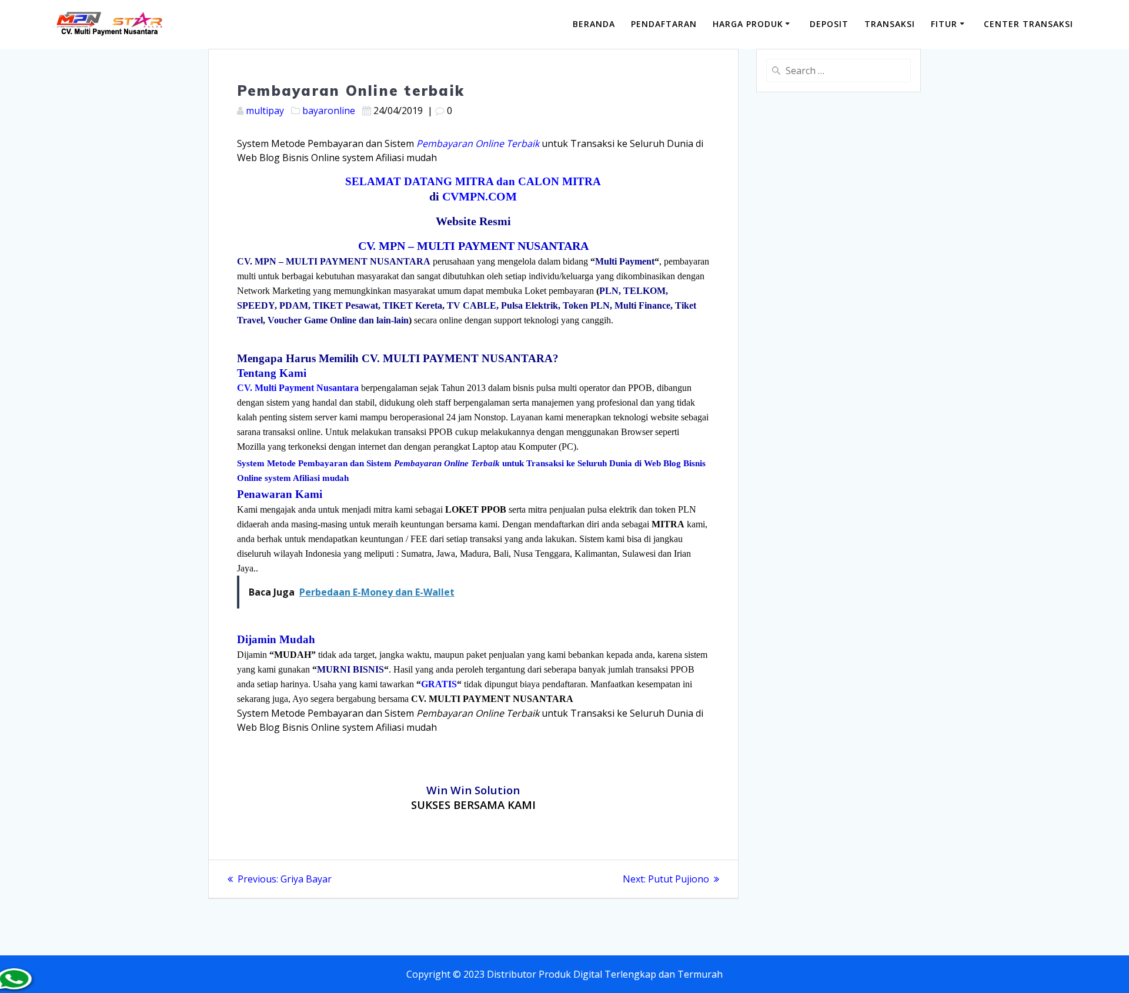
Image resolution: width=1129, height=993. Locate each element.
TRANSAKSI (889, 23)
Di (491, 974)
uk (566, 974)
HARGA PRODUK (748, 23)
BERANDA (594, 23)
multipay (265, 110)
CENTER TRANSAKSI (1028, 23)
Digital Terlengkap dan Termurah (648, 974)
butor (525, 974)
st (500, 974)
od (554, 974)
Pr (544, 974)
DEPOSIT (829, 23)
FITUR (944, 23)
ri (508, 974)
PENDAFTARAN (664, 23)
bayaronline (328, 110)
